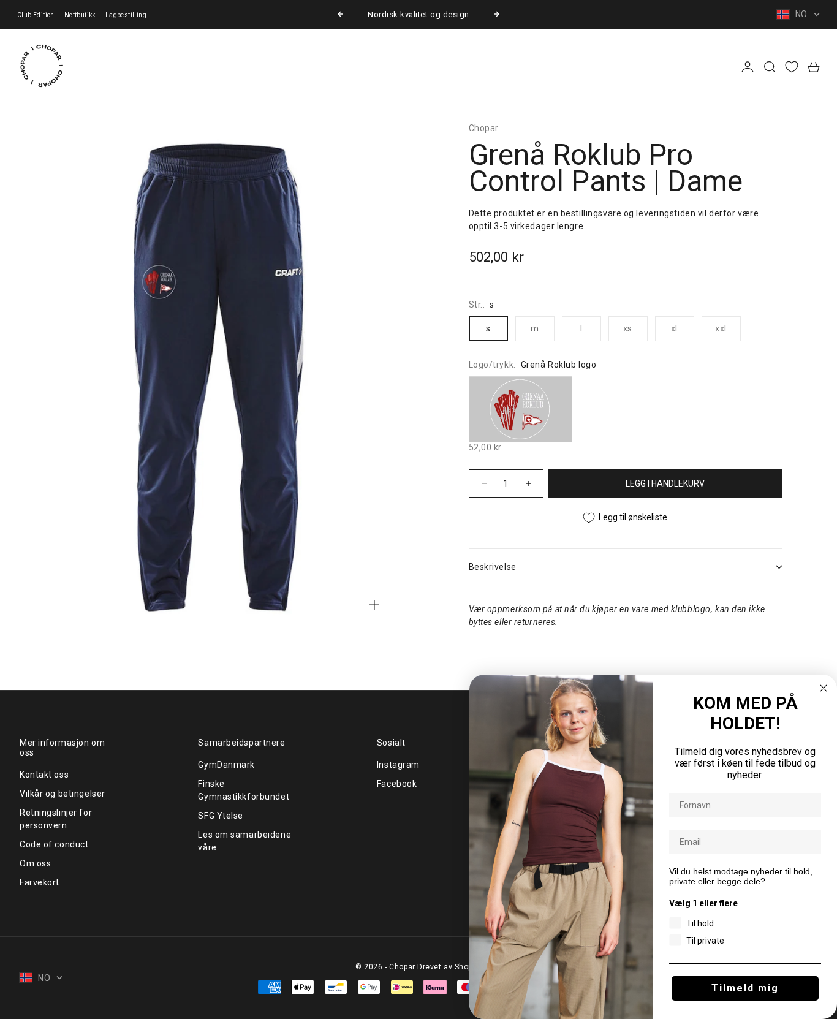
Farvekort (39, 882)
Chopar (484, 128)
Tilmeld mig (745, 988)
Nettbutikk (80, 15)
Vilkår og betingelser (62, 793)
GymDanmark (226, 765)
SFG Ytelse (220, 815)
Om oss (35, 863)
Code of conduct (54, 844)
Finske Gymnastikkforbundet (243, 790)
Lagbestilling (125, 15)
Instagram (398, 765)
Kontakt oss (44, 774)
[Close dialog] (823, 688)
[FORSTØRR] (374, 605)
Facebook (397, 784)
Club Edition (36, 15)
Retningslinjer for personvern (56, 819)
